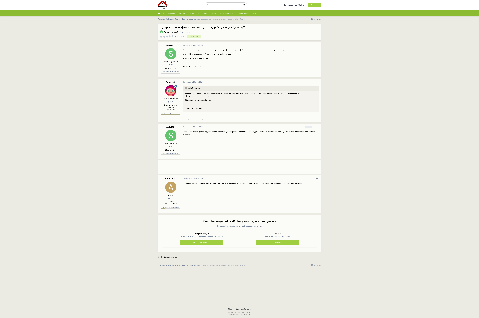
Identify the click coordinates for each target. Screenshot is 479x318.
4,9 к (171, 198)
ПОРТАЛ (256, 13)
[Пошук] (244, 5)
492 (171, 65)
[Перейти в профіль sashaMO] (161, 31)
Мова (230, 309)
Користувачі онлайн (227, 13)
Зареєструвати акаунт (201, 242)
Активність (193, 13)
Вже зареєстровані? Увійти (294, 5)
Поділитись (181, 36)
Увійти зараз (277, 242)
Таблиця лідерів (209, 13)
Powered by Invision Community (239, 314)
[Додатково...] (316, 45)
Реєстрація (315, 5)
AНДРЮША (170, 179)
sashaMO (175, 32)
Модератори (244, 13)
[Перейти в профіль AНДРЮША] (170, 187)
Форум (161, 13)
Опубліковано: (193, 45)
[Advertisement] (228, 168)
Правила (171, 13)
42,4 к (171, 102)
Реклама (181, 13)
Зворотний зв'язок (243, 309)
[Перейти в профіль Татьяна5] (170, 90)
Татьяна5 (170, 82)
